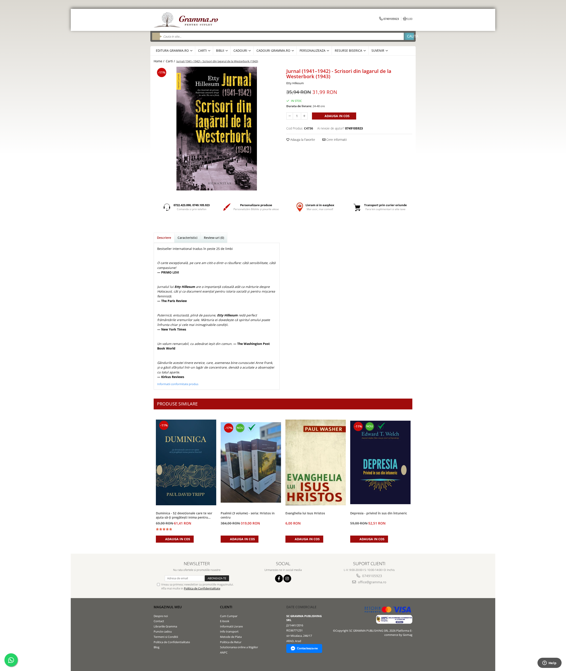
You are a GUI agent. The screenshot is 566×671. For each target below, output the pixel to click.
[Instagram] (287, 578)
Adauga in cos (337, 116)
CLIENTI (226, 607)
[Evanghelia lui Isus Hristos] (315, 463)
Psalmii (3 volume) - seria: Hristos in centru (248, 515)
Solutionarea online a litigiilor (239, 647)
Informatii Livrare (231, 626)
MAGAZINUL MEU (168, 607)
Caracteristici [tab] (187, 238)
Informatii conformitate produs (177, 384)
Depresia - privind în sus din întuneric (378, 513)
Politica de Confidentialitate (202, 588)
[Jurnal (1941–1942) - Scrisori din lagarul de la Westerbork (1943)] (217, 128)
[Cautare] (409, 36)
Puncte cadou (163, 631)
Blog (156, 647)
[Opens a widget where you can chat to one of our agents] (549, 663)
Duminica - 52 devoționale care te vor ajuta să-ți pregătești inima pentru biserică (184, 515)
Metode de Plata (231, 637)
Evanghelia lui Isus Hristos (305, 513)
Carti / (171, 61)
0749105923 (371, 576)
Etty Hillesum (295, 83)
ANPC (224, 652)
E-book (224, 621)
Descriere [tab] (164, 238)
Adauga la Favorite (302, 139)
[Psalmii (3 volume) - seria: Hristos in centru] (251, 462)
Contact (159, 621)
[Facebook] (279, 578)
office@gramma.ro (371, 582)
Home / (159, 61)
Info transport (229, 631)
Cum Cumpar (228, 616)
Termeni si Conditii (166, 637)
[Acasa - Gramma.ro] (187, 20)
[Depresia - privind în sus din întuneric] (380, 462)
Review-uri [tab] (214, 238)
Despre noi (161, 616)
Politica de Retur (230, 642)
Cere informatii (336, 139)
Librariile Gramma (165, 626)
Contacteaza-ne (307, 648)
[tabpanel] (217, 128)
